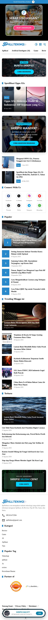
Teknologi (5, 556)
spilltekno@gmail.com (14, 520)
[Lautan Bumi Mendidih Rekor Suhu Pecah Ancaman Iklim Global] (7, 349)
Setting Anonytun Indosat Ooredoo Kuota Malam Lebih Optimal (26, 253)
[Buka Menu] (40, 44)
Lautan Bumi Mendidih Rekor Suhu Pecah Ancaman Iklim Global (30, 348)
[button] (36, 44)
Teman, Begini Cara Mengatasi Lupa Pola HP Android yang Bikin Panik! (28, 271)
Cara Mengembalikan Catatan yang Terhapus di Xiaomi (28, 281)
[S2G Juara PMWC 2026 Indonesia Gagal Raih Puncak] (7, 373)
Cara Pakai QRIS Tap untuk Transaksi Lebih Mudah (28, 290)
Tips (3, 546)
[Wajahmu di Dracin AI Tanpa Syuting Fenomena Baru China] (7, 337)
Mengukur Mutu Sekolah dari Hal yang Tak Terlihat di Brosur (22, 444)
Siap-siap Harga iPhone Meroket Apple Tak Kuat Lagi (22, 460)
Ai (3, 564)
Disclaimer (33, 606)
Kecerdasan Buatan (8, 571)
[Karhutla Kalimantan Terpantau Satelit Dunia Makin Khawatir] (7, 361)
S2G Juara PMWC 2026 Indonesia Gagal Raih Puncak (29, 372)
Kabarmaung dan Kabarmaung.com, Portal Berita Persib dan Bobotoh (23, 435)
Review (7, 97)
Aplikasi (5, 542)
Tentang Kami (7, 606)
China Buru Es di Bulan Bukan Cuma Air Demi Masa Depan (29, 383)
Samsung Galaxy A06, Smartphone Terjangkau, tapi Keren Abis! (24, 262)
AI (3, 538)
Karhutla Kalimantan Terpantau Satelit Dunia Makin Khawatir (29, 360)
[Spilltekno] (14, 44)
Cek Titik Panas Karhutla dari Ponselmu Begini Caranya (23, 428)
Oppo (18, 165)
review (4, 567)
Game (4, 534)
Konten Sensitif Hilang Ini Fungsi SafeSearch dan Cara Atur (22, 453)
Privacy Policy (20, 606)
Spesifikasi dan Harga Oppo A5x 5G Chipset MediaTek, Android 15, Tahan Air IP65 (30, 174)
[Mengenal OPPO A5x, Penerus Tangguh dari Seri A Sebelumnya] (8, 162)
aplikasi (4, 560)
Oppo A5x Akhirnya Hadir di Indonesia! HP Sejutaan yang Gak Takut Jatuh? (23, 103)
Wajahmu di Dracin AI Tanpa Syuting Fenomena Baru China (28, 336)
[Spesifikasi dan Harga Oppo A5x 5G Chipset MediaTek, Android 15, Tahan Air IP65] (8, 177)
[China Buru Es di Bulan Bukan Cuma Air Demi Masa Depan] (7, 384)
